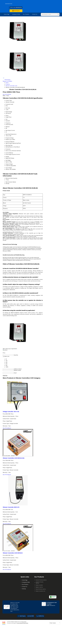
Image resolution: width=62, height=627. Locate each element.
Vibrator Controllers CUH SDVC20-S (13, 553)
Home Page (6, 14)
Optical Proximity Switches (41, 589)
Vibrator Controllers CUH (11, 85)
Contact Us (34, 14)
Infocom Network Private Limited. (22, 623)
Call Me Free (41, 616)
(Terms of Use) (23, 621)
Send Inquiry (17, 10)
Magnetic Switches (39, 587)
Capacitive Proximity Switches (39, 582)
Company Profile (16, 14)
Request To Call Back (7, 81)
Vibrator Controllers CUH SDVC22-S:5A (13, 458)
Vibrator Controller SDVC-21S (11, 507)
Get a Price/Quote (7, 94)
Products (8, 84)
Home (7, 82)
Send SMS (31, 616)
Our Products (26, 14)
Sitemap (24, 588)
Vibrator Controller (39, 585)
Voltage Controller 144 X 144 (11, 411)
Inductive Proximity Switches (41, 580)
